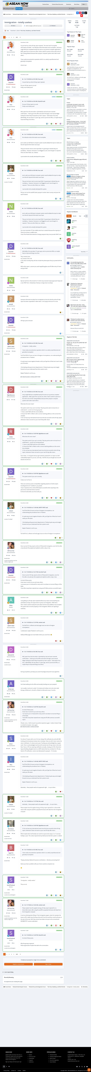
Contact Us (13, 1070)
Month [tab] (74, 216)
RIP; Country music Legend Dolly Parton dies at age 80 (75, 360)
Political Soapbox (70, 157)
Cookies (19, 1070)
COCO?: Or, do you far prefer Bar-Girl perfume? (77, 343)
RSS (24, 1070)
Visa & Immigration (54, 1060)
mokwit (72, 40)
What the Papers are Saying (73, 142)
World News (53, 1058)
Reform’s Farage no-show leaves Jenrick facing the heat (76, 177)
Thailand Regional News (55, 1056)
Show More (83, 251)
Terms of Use (32, 1056)
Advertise (31, 1062)
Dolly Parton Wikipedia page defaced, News (77, 160)
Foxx (82, 40)
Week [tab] (69, 216)
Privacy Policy (6, 1070)
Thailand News (53, 1054)
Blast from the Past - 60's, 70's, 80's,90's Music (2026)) (78, 305)
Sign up (7, 1061)
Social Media (53, 1062)
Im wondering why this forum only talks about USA (78, 262)
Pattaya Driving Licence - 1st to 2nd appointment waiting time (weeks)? (76, 122)
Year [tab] (80, 216)
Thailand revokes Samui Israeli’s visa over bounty (78, 319)
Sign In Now (48, 964)
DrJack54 (73, 35)
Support (31, 1060)
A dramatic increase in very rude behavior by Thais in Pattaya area (75, 105)
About (30, 1054)
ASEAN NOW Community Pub (78, 267)
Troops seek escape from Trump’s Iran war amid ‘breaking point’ (76, 195)
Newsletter (31, 1058)
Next (17, 37)
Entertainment (77, 309)
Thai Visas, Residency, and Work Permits (30, 30)
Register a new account (18, 964)
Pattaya (68, 102)
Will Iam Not (83, 35)
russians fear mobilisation (74, 144)
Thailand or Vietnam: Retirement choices (77, 284)
